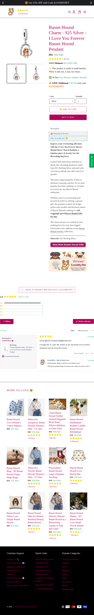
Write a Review (86, 322)
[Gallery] (26, 54)
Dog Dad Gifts (41, 567)
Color (51, 96)
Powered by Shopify (29, 607)
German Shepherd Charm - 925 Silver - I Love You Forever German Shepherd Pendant (22, 350)
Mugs (64, 574)
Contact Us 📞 (13, 559)
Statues (65, 585)
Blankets (66, 570)
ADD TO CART (68, 109)
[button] (59, 59)
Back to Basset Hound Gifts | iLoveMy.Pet (49, 290)
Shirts (64, 567)
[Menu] (85, 11)
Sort (73, 331)
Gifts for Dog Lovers (44, 559)
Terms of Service (14, 582)
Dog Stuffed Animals (44, 585)
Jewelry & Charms (70, 559)
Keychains (66, 582)
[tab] (68, 128)
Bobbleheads (68, 589)
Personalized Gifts (43, 570)
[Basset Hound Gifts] (68, 246)
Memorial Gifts (42, 574)
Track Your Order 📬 (16, 563)
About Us (11, 574)
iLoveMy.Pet (17, 607)
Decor (65, 578)
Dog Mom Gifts (42, 563)
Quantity (79, 96)
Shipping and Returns (16, 567)
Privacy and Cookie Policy (18, 585)
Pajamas (65, 563)
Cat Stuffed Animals (44, 589)
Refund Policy (13, 570)
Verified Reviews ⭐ (16, 578)
